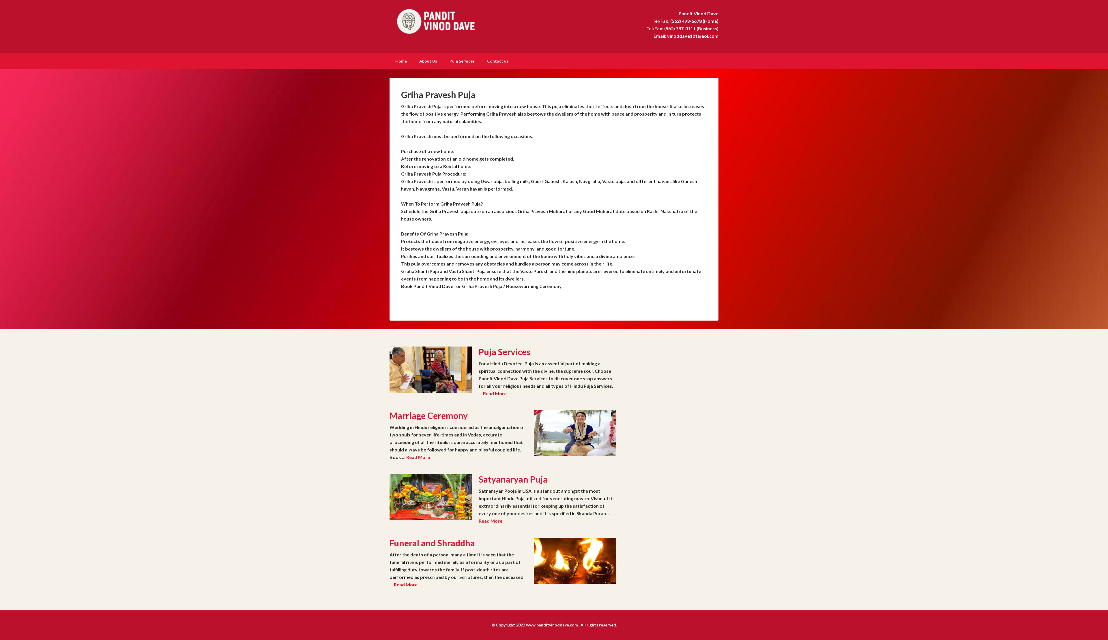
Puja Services (504, 352)
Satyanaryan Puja (513, 479)
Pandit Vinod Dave (439, 20)
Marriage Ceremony (429, 415)
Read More (495, 393)
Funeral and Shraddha (432, 543)
